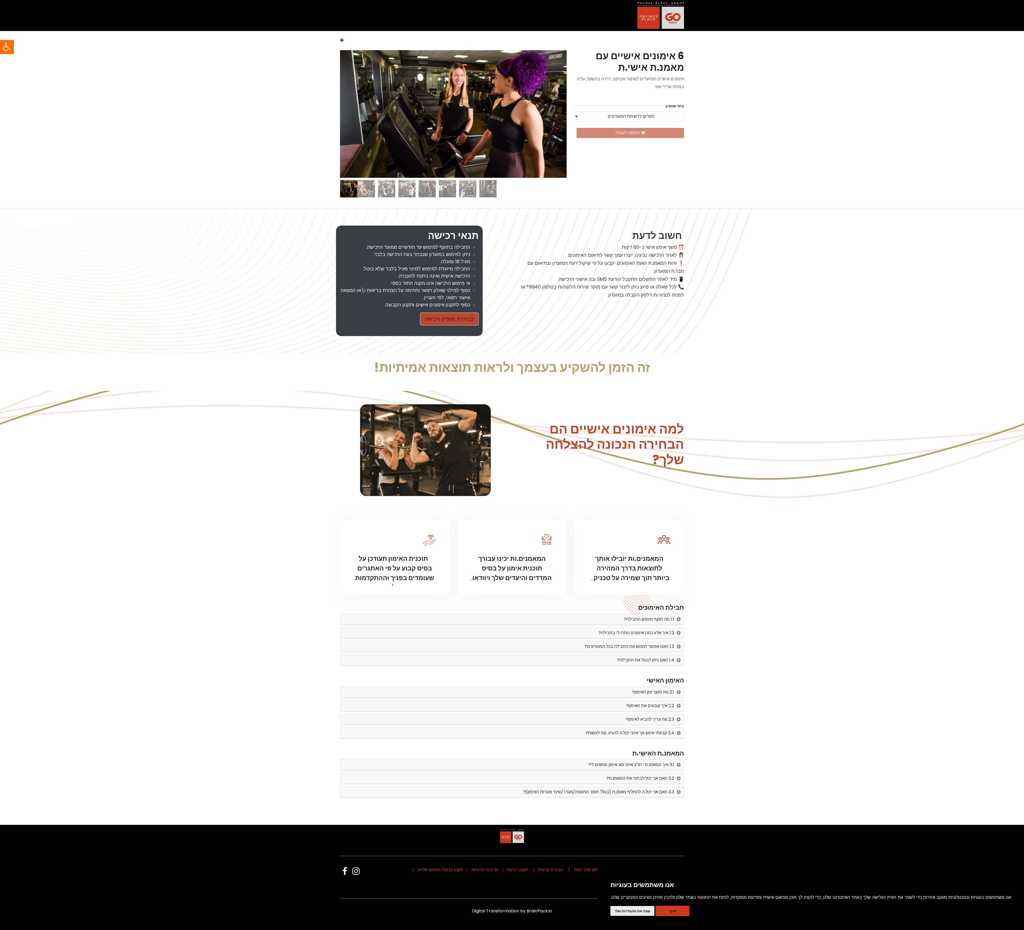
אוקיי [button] (672, 911)
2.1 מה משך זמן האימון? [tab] (653, 692)
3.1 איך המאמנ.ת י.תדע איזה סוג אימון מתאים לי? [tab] (631, 765)
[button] (555, 114)
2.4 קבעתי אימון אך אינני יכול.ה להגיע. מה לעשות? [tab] (630, 733)
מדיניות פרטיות (484, 870)
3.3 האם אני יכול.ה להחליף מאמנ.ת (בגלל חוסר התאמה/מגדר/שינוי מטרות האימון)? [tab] (598, 792)
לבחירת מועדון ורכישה (449, 319)
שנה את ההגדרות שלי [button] (632, 911)
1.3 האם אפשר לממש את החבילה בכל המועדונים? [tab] (629, 646)
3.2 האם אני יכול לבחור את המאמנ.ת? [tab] (640, 778)
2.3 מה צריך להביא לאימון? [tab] (650, 719)
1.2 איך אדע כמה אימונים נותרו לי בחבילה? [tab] (636, 633)
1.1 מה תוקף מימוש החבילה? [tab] (649, 619)
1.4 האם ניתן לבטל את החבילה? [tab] (645, 660)
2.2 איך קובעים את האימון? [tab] (650, 706)
